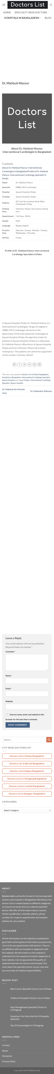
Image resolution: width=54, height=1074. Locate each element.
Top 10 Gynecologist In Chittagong (26, 1025)
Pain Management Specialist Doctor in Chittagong (28, 1008)
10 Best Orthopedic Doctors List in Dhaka (30, 998)
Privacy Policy (8, 1061)
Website (9, 701)
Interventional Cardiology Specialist (36, 377)
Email (9, 688)
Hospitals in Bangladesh (21, 17)
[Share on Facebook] (19, 364)
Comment (10, 651)
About (5, 1050)
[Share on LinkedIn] (39, 364)
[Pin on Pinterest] (34, 364)
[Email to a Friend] (29, 364)
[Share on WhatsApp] (14, 364)
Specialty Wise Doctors (31, 12)
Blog (48, 17)
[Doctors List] (27, 5)
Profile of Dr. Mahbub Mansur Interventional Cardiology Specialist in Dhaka (25, 175)
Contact (6, 1045)
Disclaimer (7, 1056)
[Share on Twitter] (24, 364)
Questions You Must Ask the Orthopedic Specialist (29, 1017)
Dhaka (27, 380)
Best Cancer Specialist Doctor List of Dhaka (30, 988)
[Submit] (49, 739)
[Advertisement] (27, 53)
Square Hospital (8, 380)
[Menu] (3, 4)
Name (9, 675)
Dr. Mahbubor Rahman (41, 391)
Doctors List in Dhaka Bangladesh (35, 374)
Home (7, 12)
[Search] (51, 5)
